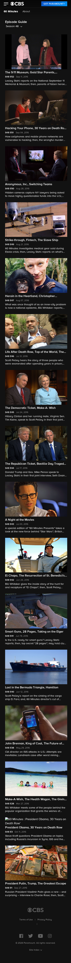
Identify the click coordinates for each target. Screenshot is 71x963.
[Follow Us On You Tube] (40, 936)
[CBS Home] (35, 910)
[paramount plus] (17, 4)
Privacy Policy (44, 920)
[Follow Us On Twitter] (30, 936)
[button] (6, 4)
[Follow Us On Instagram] (50, 936)
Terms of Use (26, 920)
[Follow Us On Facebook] (21, 936)
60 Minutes (11, 11)
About (26, 11)
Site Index (34, 950)
